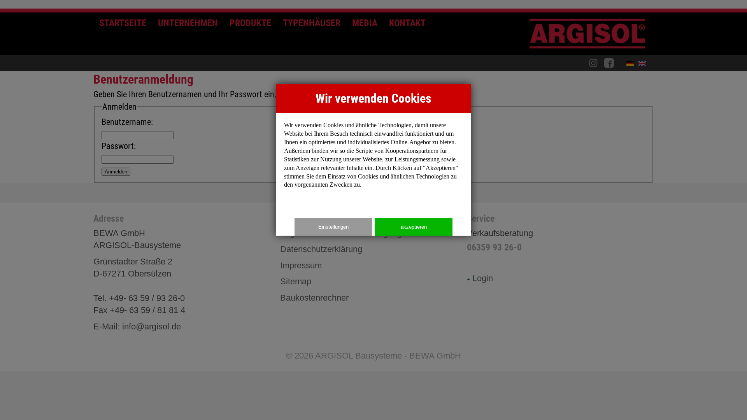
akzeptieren (414, 227)
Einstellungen (333, 227)
